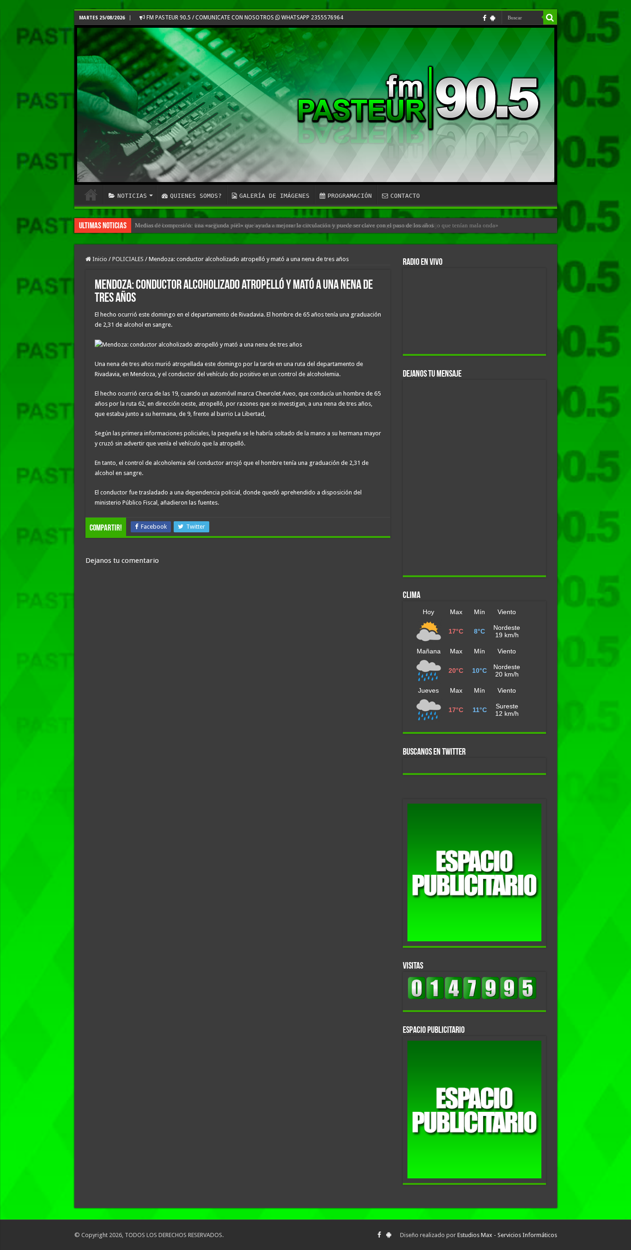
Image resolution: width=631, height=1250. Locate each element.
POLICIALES (128, 259)
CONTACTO (405, 195)
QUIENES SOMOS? (196, 195)
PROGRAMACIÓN (350, 195)
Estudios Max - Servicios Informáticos (507, 1235)
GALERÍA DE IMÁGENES (274, 195)
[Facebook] (484, 18)
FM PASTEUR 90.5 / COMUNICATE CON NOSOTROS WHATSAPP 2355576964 (244, 17)
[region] (474, 872)
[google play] (492, 18)
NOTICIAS (132, 195)
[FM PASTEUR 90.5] (315, 105)
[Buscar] (550, 17)
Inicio (99, 259)
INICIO (91, 194)
